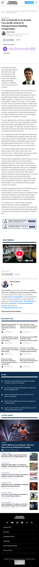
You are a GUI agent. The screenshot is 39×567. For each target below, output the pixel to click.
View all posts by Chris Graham (11, 311)
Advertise (6, 532)
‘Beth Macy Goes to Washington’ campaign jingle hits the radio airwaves (14, 485)
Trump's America (6, 453)
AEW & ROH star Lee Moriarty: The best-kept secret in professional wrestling (17, 446)
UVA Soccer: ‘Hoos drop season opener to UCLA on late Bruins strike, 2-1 (14, 495)
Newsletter (6, 541)
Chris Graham (7, 331)
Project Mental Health (10, 546)
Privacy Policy (7, 550)
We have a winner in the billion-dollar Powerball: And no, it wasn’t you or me (28, 360)
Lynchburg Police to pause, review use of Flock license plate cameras (9, 338)
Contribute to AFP (9, 536)
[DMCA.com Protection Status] (19, 562)
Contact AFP (7, 527)
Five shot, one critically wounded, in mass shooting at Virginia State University (28, 349)
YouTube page (17, 301)
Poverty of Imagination (15, 297)
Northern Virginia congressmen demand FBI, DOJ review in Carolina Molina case (14, 456)
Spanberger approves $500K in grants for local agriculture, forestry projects (29, 338)
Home (2, 12)
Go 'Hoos (4, 492)
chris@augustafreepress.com (11, 307)
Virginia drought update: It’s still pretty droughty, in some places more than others (15, 465)
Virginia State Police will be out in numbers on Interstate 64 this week (10, 349)
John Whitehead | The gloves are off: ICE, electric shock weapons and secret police (14, 505)
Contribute (29, 2)
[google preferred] (8, 40)
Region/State (5, 463)
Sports (4, 442)
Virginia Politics (7, 482)
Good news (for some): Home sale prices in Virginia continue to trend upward (28, 326)
